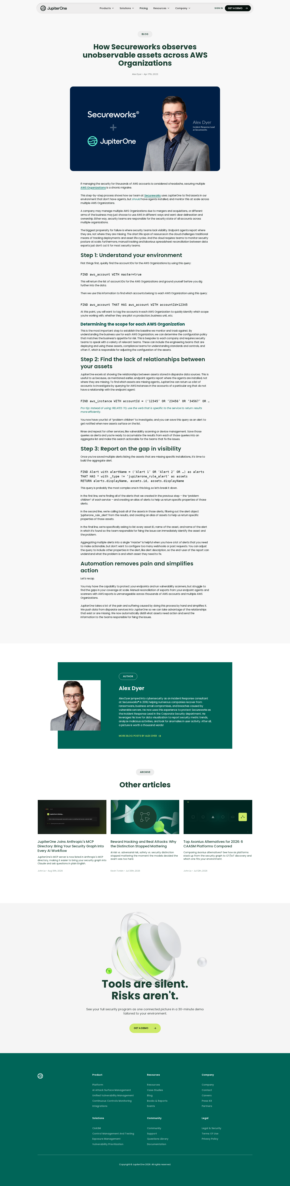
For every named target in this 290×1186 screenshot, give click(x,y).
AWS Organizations (93, 187)
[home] (54, 8)
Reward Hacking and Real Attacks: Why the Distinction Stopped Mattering (143, 844)
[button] (106, 8)
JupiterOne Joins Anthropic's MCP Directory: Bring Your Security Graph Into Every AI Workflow (71, 846)
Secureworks (152, 195)
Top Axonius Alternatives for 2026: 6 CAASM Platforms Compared (213, 844)
